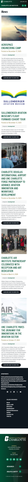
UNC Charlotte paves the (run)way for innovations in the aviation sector (12, 331)
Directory (9, 406)
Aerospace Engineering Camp (11, 46)
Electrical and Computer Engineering (12, 379)
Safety (9, 412)
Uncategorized (11, 55)
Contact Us (10, 414)
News (8, 402)
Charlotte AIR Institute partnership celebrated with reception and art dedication (13, 264)
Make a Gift (10, 404)
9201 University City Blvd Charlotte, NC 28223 (14, 448)
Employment (10, 408)
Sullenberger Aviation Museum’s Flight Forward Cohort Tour (14, 116)
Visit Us (9, 416)
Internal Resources (12, 410)
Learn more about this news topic (11, 78)
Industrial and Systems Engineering (11, 384)
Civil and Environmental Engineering (12, 377)
